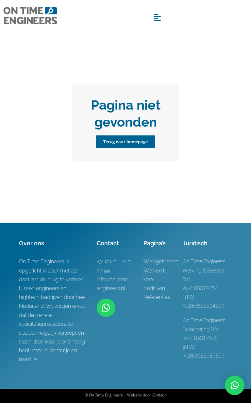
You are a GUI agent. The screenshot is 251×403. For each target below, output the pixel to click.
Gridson (159, 395)
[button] (234, 385)
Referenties (156, 297)
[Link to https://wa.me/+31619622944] (106, 308)
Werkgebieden (160, 261)
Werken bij (155, 271)
